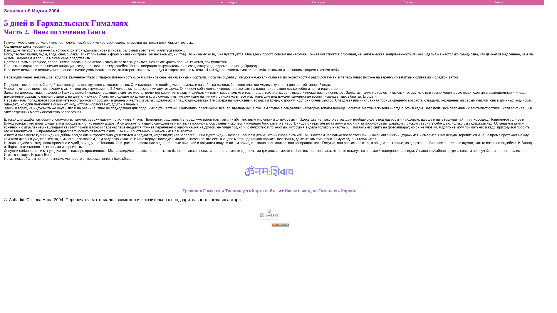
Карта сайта (264, 190)
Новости (49, 2)
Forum (499, 2)
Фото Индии (229, 2)
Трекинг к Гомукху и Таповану (214, 190)
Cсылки (409, 2)
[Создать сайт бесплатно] (280, 225)
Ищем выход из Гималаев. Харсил (320, 190)
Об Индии (139, 2)
